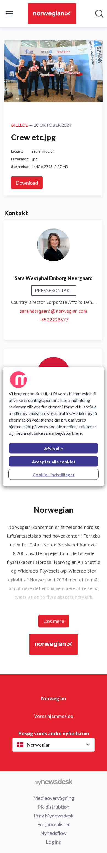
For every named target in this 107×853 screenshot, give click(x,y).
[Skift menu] (9, 13)
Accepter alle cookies (53, 461)
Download (27, 183)
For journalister (53, 824)
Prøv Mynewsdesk (54, 816)
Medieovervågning (53, 798)
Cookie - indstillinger (54, 474)
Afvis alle (53, 448)
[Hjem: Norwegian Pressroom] (52, 13)
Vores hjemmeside (53, 716)
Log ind (53, 842)
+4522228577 (53, 320)
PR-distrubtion (53, 807)
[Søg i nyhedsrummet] (99, 13)
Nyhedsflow (53, 833)
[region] (54, 426)
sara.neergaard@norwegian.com (53, 311)
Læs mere (53, 621)
